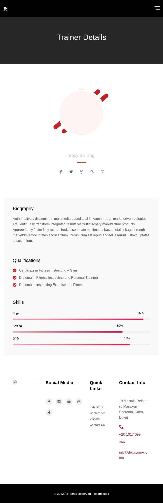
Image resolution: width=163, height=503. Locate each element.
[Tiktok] (49, 412)
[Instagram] (79, 401)
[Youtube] (69, 401)
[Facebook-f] (49, 401)
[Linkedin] (59, 401)
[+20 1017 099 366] (121, 427)
